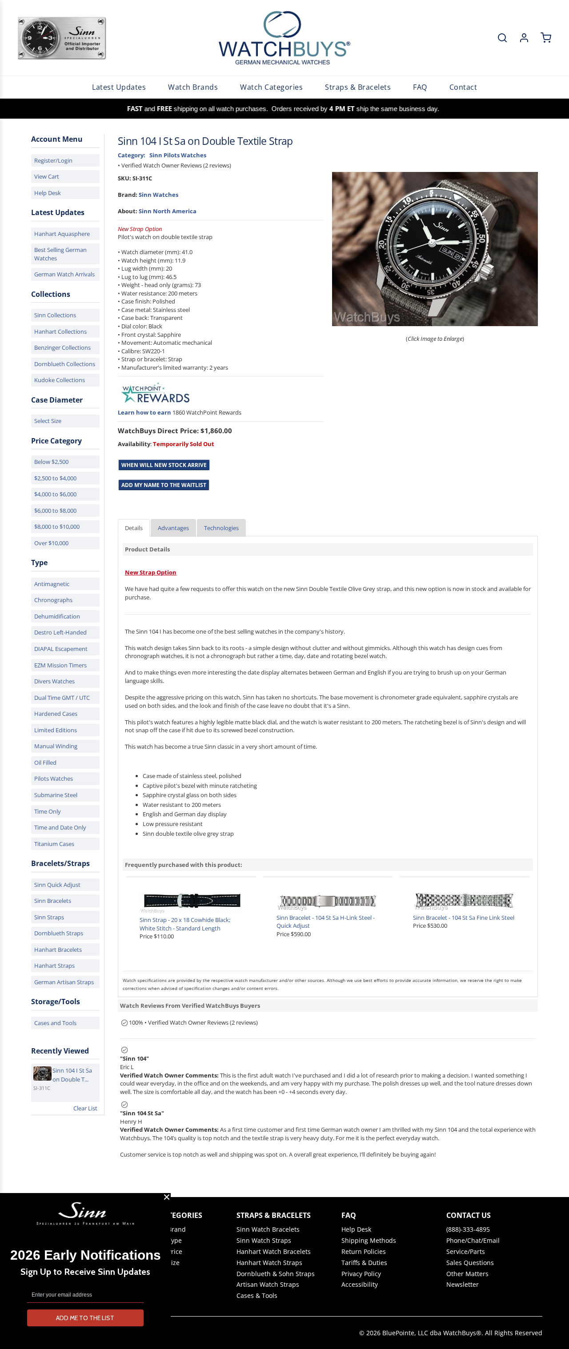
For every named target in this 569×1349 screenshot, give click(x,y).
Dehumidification (57, 616)
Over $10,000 (51, 543)
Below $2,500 (51, 462)
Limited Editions (55, 730)
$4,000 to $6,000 (55, 494)
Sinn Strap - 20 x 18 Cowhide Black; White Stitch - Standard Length (185, 924)
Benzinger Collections (62, 347)
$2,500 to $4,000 (55, 478)
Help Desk (47, 193)
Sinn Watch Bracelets (268, 1229)
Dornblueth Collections (64, 364)
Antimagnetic (51, 584)
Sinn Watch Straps (263, 1241)
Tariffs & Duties (364, 1263)
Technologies (221, 528)
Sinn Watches (158, 195)
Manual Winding (55, 746)
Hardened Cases (55, 714)
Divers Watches (54, 681)
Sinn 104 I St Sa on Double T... (72, 1074)
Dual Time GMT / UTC (62, 698)
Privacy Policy (361, 1274)
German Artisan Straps (64, 982)
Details (134, 528)
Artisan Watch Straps (267, 1285)
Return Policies (363, 1252)
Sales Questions (470, 1263)
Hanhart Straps (54, 966)
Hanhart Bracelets (58, 950)
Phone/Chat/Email (473, 1241)
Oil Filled (45, 762)
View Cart (46, 176)
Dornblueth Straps (58, 933)
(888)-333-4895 (468, 1229)
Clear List (85, 1108)
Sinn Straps (49, 917)
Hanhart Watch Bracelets (273, 1252)
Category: (131, 155)
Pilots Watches (53, 778)
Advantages (173, 528)
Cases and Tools (55, 1023)
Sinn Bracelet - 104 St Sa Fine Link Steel (463, 918)
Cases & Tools (256, 1296)
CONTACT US (468, 1215)
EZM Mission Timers (60, 665)
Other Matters (467, 1274)
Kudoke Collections (59, 380)
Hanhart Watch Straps (269, 1263)
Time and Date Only (60, 827)
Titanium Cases (54, 844)
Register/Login (53, 160)
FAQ (420, 87)
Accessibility (359, 1285)
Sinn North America (167, 211)
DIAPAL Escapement (61, 649)
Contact (463, 87)
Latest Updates (119, 87)
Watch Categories (271, 87)
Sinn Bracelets (52, 901)
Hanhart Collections (60, 331)
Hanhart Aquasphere (62, 234)
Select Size (47, 421)
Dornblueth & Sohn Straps (275, 1274)
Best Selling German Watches (60, 254)
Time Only (47, 811)
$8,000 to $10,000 (57, 527)
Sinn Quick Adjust (57, 885)
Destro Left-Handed (60, 632)
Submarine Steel (55, 795)
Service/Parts (465, 1252)
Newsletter (462, 1285)
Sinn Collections (55, 315)
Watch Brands (193, 87)
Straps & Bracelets (358, 87)
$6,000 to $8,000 (55, 511)
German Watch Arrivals (64, 274)
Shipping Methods (368, 1241)
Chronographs (53, 600)
